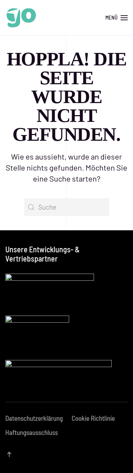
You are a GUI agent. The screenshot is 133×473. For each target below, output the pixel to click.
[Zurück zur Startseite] (21, 18)
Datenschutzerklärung (34, 418)
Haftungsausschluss (31, 432)
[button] (116, 18)
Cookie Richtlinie (93, 418)
